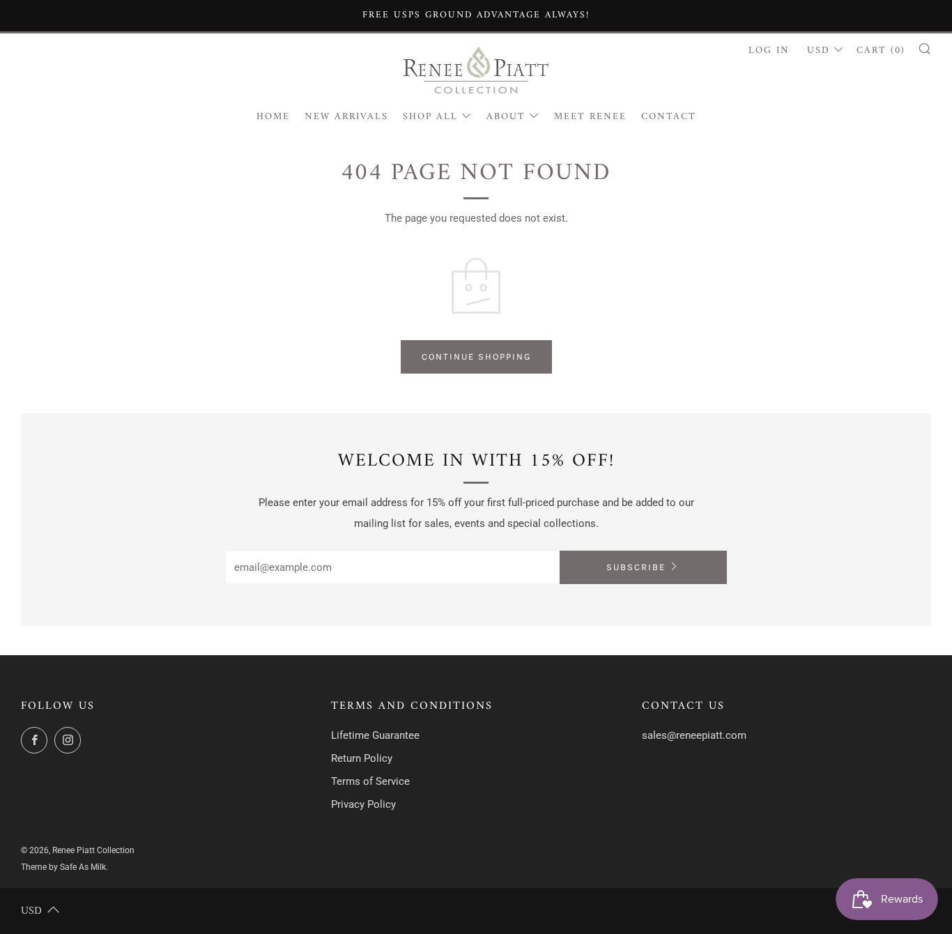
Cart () (881, 50)
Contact (668, 116)
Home (273, 116)
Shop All (430, 116)
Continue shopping (476, 356)
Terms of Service (370, 781)
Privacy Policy (363, 804)
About (505, 116)
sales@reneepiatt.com (694, 735)
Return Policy (361, 758)
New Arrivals (346, 116)
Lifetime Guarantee (375, 735)
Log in (769, 50)
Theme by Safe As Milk (63, 867)
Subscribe (636, 567)
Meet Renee (590, 116)
